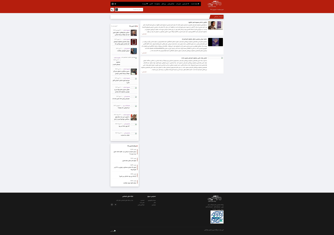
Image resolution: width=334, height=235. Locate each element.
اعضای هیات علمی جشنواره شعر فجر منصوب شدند (194, 58)
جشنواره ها (157, 4)
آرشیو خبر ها (114, 26)
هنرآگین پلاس (171, 4)
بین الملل (164, 4)
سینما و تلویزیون (152, 200)
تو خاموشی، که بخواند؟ (123, 108)
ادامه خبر (144, 34)
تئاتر (155, 203)
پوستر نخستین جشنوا (204, 16)
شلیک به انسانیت (125, 135)
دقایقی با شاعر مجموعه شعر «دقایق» (197, 22)
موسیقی (154, 205)
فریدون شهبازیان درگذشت (123, 51)
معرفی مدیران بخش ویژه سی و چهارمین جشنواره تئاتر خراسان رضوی (121, 92)
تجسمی (142, 200)
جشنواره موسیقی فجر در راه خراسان (116, 64)
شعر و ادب (178, 4)
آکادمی (151, 4)
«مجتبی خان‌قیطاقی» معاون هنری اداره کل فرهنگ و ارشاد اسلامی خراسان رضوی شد (121, 35)
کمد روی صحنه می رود (124, 126)
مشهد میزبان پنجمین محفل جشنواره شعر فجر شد (194, 39)
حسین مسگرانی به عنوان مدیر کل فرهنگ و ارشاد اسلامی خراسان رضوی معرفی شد (121, 73)
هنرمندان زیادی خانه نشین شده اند (120, 99)
